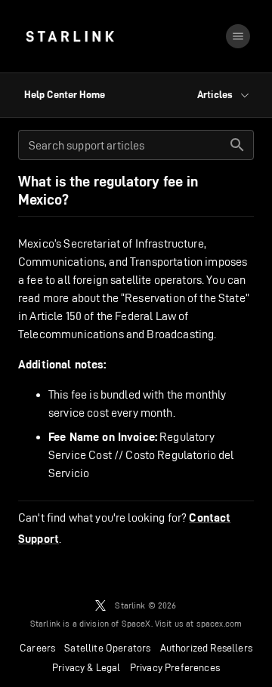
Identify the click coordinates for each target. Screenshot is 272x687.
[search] (237, 145)
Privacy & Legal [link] (86, 667)
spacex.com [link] (219, 623)
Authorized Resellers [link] (206, 648)
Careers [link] (37, 648)
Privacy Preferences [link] (175, 667)
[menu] (238, 36)
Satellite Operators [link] (107, 648)
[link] (70, 36)
